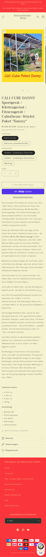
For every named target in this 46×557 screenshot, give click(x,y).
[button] (3, 16)
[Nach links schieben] (17, 90)
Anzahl (4, 169)
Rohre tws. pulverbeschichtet (16, 143)
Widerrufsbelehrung (12, 495)
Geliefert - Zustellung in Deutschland (19, 158)
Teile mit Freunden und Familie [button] (16, 431)
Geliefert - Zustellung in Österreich (18, 153)
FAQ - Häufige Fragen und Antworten (19, 479)
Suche (7, 468)
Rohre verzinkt (10, 138)
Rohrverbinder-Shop (20, 552)
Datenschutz (9, 490)
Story (39, 290)
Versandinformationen (13, 484)
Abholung (8, 163)
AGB (6, 500)
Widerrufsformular (12, 506)
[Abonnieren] (38, 521)
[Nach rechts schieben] (28, 90)
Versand (4, 129)
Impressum (9, 473)
